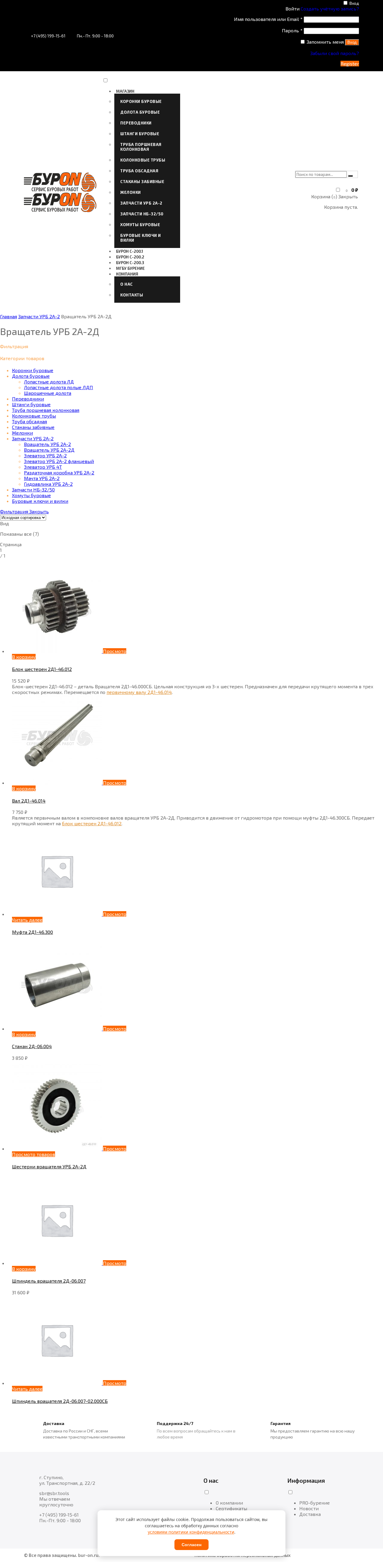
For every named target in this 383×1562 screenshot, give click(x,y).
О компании (229, 1502)
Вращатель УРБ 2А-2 (47, 444)
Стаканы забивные (142, 181)
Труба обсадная (139, 170)
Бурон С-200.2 (130, 257)
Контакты (131, 295)
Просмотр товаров (33, 1154)
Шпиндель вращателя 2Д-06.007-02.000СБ (60, 1401)
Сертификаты (231, 1508)
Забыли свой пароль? (334, 53)
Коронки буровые (141, 101)
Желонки (130, 192)
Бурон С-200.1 (129, 251)
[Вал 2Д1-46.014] (57, 782)
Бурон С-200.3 (130, 262)
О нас (126, 284)
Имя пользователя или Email (268, 19)
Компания (127, 274)
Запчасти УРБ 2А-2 (141, 203)
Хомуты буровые (140, 224)
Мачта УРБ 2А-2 (42, 478)
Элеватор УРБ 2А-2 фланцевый (59, 461)
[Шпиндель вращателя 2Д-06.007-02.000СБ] (57, 1383)
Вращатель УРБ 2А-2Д (49, 450)
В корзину (24, 657)
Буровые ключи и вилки (140, 238)
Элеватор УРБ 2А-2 (45, 455)
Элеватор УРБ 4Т (43, 467)
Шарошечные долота (47, 393)
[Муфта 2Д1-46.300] (57, 914)
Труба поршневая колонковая (141, 147)
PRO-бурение (314, 1502)
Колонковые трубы (142, 160)
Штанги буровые (139, 133)
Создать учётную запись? (330, 8)
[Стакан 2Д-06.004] (57, 1028)
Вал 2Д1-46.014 (28, 800)
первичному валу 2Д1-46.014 (139, 692)
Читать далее (27, 919)
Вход (354, 3)
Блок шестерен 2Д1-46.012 (42, 669)
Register (350, 63)
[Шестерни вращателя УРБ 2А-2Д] (57, 1148)
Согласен (191, 1544)
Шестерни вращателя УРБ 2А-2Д (49, 1166)
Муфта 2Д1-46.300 (32, 932)
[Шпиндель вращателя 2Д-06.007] (57, 1263)
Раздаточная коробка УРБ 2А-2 (59, 472)
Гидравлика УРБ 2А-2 (48, 484)
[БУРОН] (60, 190)
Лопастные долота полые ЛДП (58, 387)
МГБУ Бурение (130, 268)
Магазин (125, 91)
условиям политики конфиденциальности (191, 1532)
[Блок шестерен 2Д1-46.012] (57, 651)
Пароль (292, 30)
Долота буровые (140, 112)
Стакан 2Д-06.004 (32, 1046)
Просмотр (114, 651)
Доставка (310, 1514)
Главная (8, 316)
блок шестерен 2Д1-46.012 (91, 823)
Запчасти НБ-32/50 (142, 213)
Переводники (136, 123)
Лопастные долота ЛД (49, 381)
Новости (309, 1508)
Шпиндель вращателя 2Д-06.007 (49, 1281)
